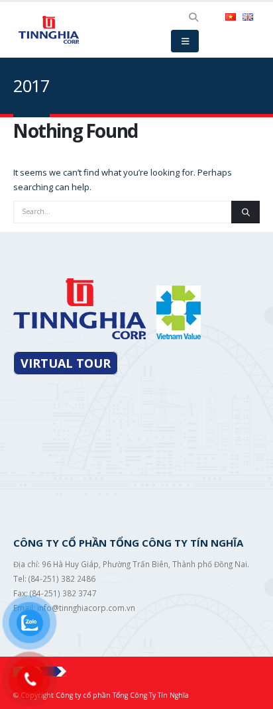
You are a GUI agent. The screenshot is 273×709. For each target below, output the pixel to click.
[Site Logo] (49, 30)
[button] (193, 17)
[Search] (245, 212)
